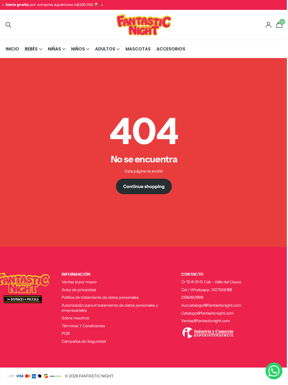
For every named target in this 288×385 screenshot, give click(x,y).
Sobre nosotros (73, 317)
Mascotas (138, 49)
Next (53, 5)
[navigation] (3, 5)
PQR (64, 333)
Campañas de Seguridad (82, 341)
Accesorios (170, 49)
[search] (8, 25)
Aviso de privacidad (77, 289)
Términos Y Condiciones (81, 325)
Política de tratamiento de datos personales (98, 297)
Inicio (12, 49)
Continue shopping (142, 186)
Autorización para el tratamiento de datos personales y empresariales (108, 308)
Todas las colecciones (33, 49)
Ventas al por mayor (77, 281)
